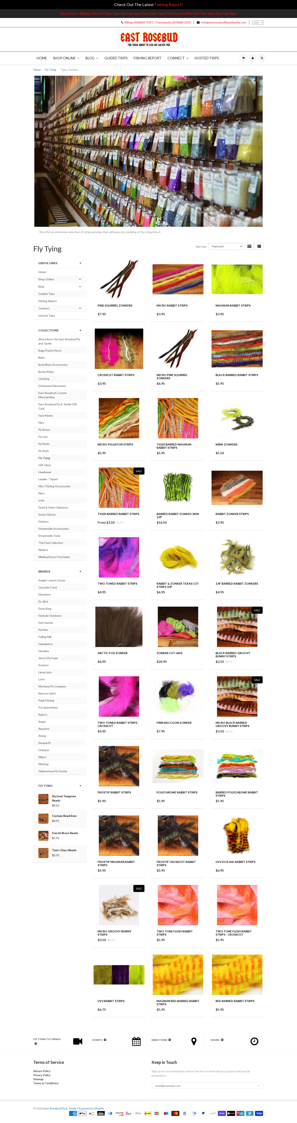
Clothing (43, 378)
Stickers (43, 521)
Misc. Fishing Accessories (54, 486)
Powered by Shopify (91, 1108)
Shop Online (64, 58)
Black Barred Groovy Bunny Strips (233, 654)
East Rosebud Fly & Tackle (59, 1108)
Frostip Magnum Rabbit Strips (116, 863)
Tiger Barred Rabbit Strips (118, 514)
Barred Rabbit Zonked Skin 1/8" (178, 515)
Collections (48, 330)
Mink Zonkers (226, 444)
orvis (41, 500)
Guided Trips (115, 58)
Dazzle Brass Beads (65, 833)
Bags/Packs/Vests (50, 350)
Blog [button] (44, 287)
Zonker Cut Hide (170, 653)
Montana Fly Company (52, 686)
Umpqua (43, 750)
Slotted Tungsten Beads (64, 798)
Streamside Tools (49, 535)
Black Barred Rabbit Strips (237, 375)
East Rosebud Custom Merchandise (52, 395)
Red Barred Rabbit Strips (235, 1001)
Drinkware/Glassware (52, 386)
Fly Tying (50, 69)
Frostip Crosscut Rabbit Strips (176, 863)
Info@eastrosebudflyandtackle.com (223, 22)
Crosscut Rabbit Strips (116, 375)
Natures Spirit (47, 693)
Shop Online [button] (46, 280)
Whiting (43, 764)
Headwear (44, 472)
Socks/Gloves (47, 514)
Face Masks (45, 415)
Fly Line (43, 436)
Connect (176, 58)
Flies (41, 422)
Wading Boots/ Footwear (54, 557)
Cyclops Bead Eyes (64, 815)
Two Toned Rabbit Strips (117, 583)
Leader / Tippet (48, 479)
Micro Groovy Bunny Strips (114, 933)
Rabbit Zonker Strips (232, 514)
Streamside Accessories (53, 528)
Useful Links (47, 263)
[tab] (59, 279)
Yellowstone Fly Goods (52, 771)
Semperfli (44, 743)
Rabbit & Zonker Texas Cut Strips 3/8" (178, 585)
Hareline (43, 651)
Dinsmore (44, 594)
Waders (43, 550)
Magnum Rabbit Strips (233, 305)
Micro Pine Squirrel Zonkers (172, 376)
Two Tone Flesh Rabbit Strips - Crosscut (234, 933)
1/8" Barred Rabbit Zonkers (237, 583)
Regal (41, 721)
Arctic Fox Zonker (112, 653)
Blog (90, 58)
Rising (42, 735)
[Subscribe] (258, 1086)
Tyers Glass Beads (64, 850)
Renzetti (43, 728)
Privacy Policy (42, 1075)
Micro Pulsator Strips (115, 444)
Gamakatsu (45, 644)
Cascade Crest (47, 587)
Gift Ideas (44, 465)
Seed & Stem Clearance (53, 507)
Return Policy (41, 1071)
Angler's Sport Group (51, 580)
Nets (41, 493)
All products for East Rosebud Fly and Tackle (59, 341)
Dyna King (44, 608)
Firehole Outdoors (50, 615)
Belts (41, 357)
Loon (41, 679)
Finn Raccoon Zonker (174, 722)
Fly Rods (43, 451)
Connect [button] (44, 309)
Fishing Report (147, 58)
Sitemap (38, 1079)
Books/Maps (46, 371)
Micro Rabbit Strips (172, 305)
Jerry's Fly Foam (48, 658)
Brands (44, 571)
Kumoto (43, 665)
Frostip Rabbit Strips (114, 792)
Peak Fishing (46, 700)
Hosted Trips (207, 58)
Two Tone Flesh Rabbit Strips (175, 933)
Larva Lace (45, 672)
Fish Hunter (45, 622)
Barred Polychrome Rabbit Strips (237, 794)
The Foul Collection (50, 542)
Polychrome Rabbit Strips (177, 792)
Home (42, 58)
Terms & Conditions (46, 1083)
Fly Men (43, 629)
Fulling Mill (44, 637)
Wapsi (42, 757)
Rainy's (42, 714)
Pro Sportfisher (48, 707)
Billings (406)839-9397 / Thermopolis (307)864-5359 (158, 22)
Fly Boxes (44, 429)
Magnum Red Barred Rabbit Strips (178, 1002)
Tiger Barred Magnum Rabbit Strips (174, 446)
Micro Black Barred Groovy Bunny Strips (232, 724)
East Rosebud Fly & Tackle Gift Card (57, 406)
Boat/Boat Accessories (53, 364)
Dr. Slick (43, 601)
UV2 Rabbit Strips (111, 1001)
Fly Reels (44, 443)
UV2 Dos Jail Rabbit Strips (235, 862)
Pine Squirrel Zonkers (115, 305)
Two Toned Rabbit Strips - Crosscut (118, 724)
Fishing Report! (169, 4)
